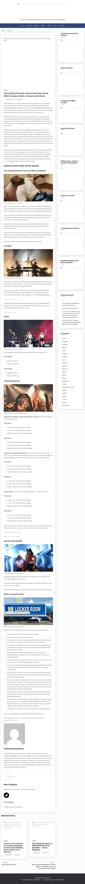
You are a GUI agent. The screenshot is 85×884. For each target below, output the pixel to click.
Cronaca (29, 25)
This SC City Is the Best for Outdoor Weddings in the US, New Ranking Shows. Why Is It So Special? (13, 847)
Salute (50, 25)
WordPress (65, 405)
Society (64, 390)
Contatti (61, 25)
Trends (64, 399)
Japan (5, 161)
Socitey (64, 393)
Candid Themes (59, 880)
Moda (42, 25)
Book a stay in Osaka (10, 312)
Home (22, 25)
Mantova (65, 369)
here (43, 714)
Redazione (46, 852)
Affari (55, 25)
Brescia (64, 347)
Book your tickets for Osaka (12, 536)
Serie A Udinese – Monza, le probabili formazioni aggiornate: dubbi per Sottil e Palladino (71, 322)
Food (8, 773)
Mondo (64, 375)
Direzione (19, 99)
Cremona (65, 353)
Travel (5, 90)
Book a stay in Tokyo (10, 299)
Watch (64, 402)
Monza (64, 378)
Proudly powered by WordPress (31, 880)
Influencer (65, 363)
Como (64, 351)
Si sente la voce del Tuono (70, 308)
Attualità (36, 25)
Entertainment (11, 776)
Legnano (64, 366)
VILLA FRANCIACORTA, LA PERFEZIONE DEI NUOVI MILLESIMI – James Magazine (42, 846)
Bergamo (65, 344)
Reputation (65, 381)
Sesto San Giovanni (68, 387)
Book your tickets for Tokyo (12, 532)
